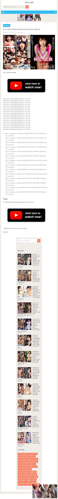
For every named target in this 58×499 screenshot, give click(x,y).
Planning (34, 474)
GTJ (4, 202)
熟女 (29, 484)
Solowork (16, 202)
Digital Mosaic (34, 461)
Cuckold (27, 461)
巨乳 (25, 484)
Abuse (30, 454)
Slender (32, 476)
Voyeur (20, 482)
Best (34, 456)
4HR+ (23, 454)
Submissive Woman (24, 202)
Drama (28, 464)
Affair (35, 454)
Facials (33, 464)
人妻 (35, 482)
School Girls (25, 476)
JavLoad (28, 2)
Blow (25, 459)
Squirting (27, 479)
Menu (3, 12)
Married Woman (27, 469)
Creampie (20, 461)
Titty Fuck (33, 479)
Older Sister (21, 474)
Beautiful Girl (28, 456)
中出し (30, 482)
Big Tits (20, 459)
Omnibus (28, 474)
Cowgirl (35, 459)
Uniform (32, 202)
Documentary (21, 464)
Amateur (20, 456)
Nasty (34, 471)
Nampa (29, 471)
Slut (36, 476)
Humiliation (34, 466)
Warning (5, 232)
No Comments (22, 32)
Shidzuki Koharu (9, 202)
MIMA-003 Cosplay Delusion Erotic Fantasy (15, 228)
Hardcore (20, 466)
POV (19, 476)
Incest (20, 469)
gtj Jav (7, 25)
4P (26, 454)
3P (19, 454)
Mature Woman (22, 471)
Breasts (30, 459)
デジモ (25, 482)
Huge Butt (27, 466)
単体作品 (20, 484)
